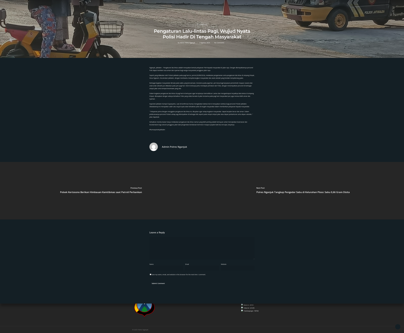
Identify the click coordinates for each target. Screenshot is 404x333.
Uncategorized (202, 24)
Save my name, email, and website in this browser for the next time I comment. (179, 275)
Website (223, 264)
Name (152, 264)
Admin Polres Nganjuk (187, 43)
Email (187, 264)
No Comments (219, 43)
